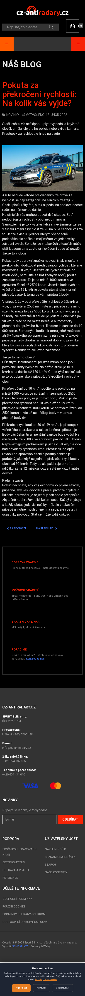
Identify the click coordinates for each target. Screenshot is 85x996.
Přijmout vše (21, 988)
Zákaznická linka (25, 621)
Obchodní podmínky (17, 898)
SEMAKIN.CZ (20, 946)
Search (50, 864)
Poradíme (19, 649)
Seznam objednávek (60, 857)
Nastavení (41, 988)
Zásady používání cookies (46, 979)
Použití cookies (13, 906)
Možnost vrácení (25, 590)
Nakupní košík (55, 849)
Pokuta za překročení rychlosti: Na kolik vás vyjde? (39, 94)
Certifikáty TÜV (13, 862)
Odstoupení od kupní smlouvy (25, 922)
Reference (10, 877)
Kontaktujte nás (35, 658)
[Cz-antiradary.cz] (42, 11)
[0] (72, 26)
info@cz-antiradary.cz (16, 747)
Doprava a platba (15, 870)
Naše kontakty (56, 872)
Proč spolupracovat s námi (19, 851)
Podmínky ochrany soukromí (24, 914)
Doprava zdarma (25, 562)
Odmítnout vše (62, 988)
